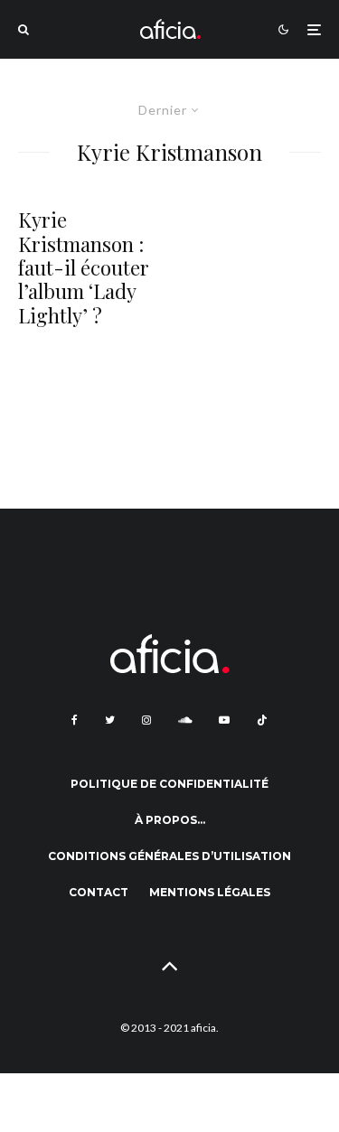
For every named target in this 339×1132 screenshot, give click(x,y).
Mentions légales (209, 892)
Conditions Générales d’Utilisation (169, 856)
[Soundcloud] (185, 720)
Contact (98, 892)
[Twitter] (109, 720)
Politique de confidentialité (169, 784)
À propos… (170, 820)
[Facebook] (74, 720)
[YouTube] (224, 720)
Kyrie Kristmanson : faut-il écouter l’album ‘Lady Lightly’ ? (83, 267)
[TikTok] (262, 720)
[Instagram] (146, 720)
